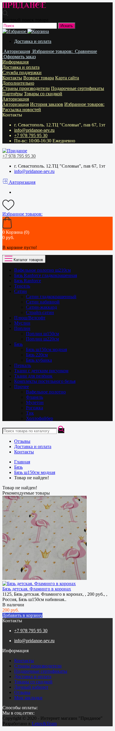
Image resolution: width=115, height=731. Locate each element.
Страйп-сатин (40, 312)
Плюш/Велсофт (29, 317)
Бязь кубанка (39, 360)
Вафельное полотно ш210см (42, 270)
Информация (15, 61)
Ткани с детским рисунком (41, 370)
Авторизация (15, 98)
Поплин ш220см (42, 338)
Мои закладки (28, 697)
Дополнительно (18, 83)
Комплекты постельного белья (44, 381)
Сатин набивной (43, 301)
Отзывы (22, 441)
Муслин (22, 323)
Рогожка (34, 407)
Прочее (21, 386)
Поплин (22, 328)
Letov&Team (44, 723)
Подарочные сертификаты (77, 88)
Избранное (84, 104)
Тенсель (22, 285)
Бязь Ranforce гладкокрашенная (45, 275)
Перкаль (22, 365)
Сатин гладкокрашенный (51, 296)
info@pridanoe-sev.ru (34, 130)
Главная (22, 461)
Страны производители (26, 88)
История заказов (46, 104)
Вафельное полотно (46, 391)
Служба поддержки (22, 72)
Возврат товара (38, 77)
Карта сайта (67, 77)
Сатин (20, 291)
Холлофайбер (39, 418)
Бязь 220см (37, 354)
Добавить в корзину (22, 615)
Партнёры (12, 93)
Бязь (18, 344)
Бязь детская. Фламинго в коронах (36, 588)
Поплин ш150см (42, 333)
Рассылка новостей (21, 109)
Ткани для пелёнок (33, 375)
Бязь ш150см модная (46, 349)
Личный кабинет (31, 687)
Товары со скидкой (43, 93)
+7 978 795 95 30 (30, 135)
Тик (30, 412)
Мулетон (35, 402)
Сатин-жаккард (41, 307)
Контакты (12, 77)
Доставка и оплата (32, 41)
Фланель (34, 397)
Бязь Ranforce (27, 280)
